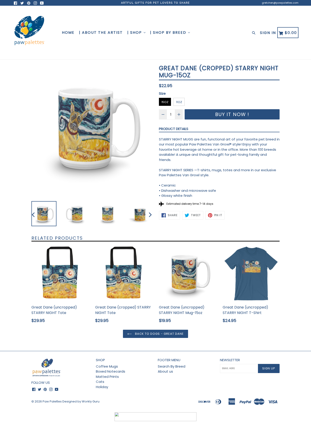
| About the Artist (101, 32)
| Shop (135, 32)
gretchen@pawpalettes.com (280, 3)
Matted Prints (107, 376)
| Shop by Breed (169, 32)
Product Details (173, 128)
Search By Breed (171, 366)
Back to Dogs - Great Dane (159, 334)
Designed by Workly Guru (80, 401)
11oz (179, 102)
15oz (164, 102)
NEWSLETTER (230, 360)
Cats (100, 381)
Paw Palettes (52, 401)
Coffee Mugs (107, 366)
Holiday (102, 386)
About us (165, 371)
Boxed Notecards (110, 371)
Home (68, 32)
